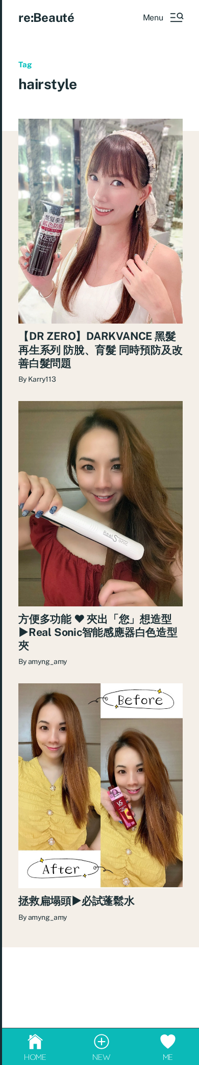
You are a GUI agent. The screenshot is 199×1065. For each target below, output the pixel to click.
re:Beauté (46, 17)
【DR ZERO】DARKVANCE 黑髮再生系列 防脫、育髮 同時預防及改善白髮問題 (100, 349)
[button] (163, 17)
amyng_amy (47, 661)
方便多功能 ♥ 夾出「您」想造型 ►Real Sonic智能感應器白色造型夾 (98, 632)
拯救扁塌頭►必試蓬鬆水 (76, 900)
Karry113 (42, 379)
